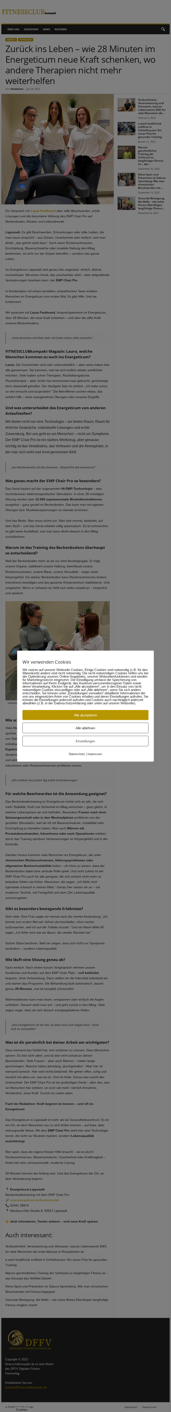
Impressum (95, 753)
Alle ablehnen (85, 728)
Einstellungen (85, 741)
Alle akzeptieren (85, 715)
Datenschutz (77, 753)
